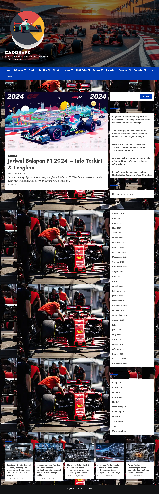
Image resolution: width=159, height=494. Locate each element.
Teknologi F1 (125, 70)
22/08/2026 (110, 476)
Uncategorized (119, 431)
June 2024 (116, 329)
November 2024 (119, 305)
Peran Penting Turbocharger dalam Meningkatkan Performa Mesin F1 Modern (132, 173)
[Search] (152, 70)
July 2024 (116, 325)
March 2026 (117, 237)
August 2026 (118, 213)
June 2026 (116, 223)
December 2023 (119, 359)
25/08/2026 (19, 478)
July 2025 (116, 276)
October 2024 (118, 310)
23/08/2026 (80, 476)
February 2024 (118, 349)
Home (8, 70)
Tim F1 (32, 70)
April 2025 (116, 281)
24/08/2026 (50, 478)
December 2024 (119, 300)
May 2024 (116, 334)
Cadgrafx (17, 52)
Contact (8, 76)
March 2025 (117, 286)
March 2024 (117, 344)
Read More (13, 184)
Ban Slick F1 (44, 70)
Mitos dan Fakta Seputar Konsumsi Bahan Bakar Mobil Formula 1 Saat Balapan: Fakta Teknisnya (132, 161)
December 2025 (119, 252)
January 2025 (118, 295)
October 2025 (118, 262)
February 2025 (118, 291)
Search (114, 87)
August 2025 (118, 271)
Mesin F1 (69, 70)
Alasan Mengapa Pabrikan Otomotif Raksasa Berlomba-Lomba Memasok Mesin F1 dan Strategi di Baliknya (129, 133)
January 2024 (118, 354)
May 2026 (116, 228)
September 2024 (119, 315)
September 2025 (119, 266)
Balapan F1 (98, 70)
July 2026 (116, 218)
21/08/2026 (140, 476)
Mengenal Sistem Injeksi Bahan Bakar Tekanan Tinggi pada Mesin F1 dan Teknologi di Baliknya (130, 147)
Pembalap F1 (140, 70)
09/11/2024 (22, 173)
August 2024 (118, 320)
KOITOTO (89, 488)
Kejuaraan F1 (20, 70)
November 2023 (119, 363)
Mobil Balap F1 (83, 70)
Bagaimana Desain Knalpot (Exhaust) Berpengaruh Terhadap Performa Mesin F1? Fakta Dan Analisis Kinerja (131, 119)
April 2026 (116, 232)
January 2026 (118, 247)
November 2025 (119, 257)
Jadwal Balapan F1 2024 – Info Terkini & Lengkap (55, 164)
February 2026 (118, 242)
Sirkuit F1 (57, 70)
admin (12, 173)
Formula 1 (111, 70)
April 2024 (116, 339)
